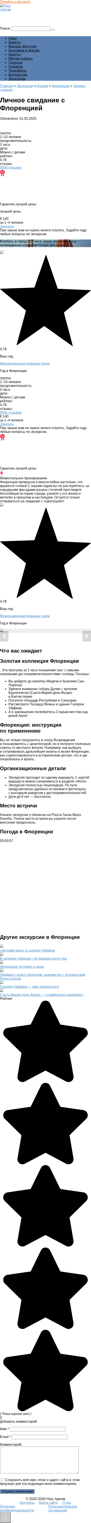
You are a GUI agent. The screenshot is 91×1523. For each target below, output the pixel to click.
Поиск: (5, 28)
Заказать (7, 226)
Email (5, 1437)
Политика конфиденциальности (17, 1508)
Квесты (14, 54)
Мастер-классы (20, 58)
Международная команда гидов (25, 363)
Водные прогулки (22, 46)
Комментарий (10, 1444)
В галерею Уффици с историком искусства (33, 958)
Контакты (27, 1502)
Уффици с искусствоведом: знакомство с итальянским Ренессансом (42, 976)
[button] (4, 636)
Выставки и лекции (23, 50)
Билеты (14, 42)
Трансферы (17, 71)
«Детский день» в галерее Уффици (27, 950)
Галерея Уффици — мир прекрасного (29, 986)
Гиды (12, 38)
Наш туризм (11, 14)
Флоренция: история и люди (22, 966)
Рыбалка (15, 67)
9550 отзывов (11, 167)
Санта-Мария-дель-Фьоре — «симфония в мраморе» (41, 995)
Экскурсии (16, 79)
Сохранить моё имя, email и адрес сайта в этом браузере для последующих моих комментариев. (40, 1482)
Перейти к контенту (15, 2)
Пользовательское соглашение (62, 1508)
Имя (4, 1429)
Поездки (15, 63)
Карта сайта (48, 1502)
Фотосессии (17, 75)
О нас (66, 1502)
